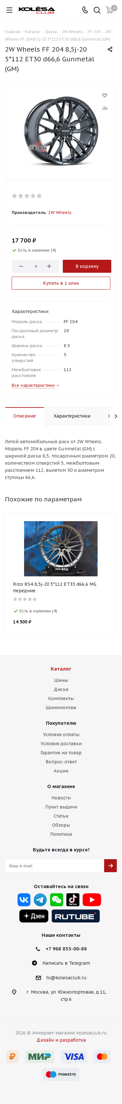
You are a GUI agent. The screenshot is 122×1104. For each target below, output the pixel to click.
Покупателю (61, 723)
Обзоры (61, 825)
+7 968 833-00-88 (66, 949)
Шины (61, 680)
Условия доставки (61, 743)
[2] (21, 195)
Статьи (61, 816)
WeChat (56, 899)
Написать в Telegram (66, 963)
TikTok (72, 899)
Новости (61, 798)
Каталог (61, 669)
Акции (61, 771)
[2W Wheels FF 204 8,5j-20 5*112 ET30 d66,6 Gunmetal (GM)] (61, 130)
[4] (33, 195)
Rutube (76, 916)
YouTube (92, 899)
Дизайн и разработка (61, 1040)
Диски (61, 689)
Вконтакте (24, 899)
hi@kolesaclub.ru (66, 978)
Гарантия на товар (61, 753)
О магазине (61, 786)
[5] (39, 195)
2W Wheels (60, 212)
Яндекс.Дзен (33, 916)
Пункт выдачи (61, 807)
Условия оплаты (61, 734)
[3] (27, 195)
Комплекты (61, 698)
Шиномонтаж (61, 707)
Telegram (40, 899)
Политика (61, 834)
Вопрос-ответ (61, 762)
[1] (15, 195)
